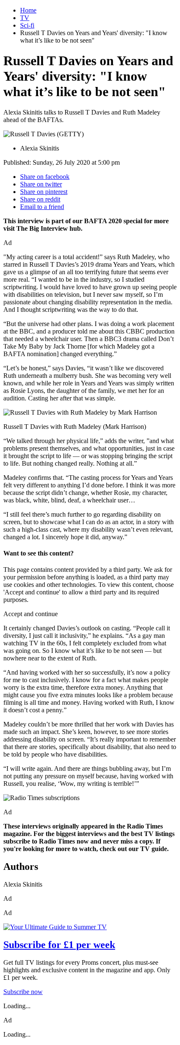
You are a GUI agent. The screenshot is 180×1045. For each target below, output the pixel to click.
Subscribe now (23, 991)
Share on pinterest (43, 191)
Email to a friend (42, 206)
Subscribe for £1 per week (59, 944)
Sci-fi (27, 25)
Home (28, 10)
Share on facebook (44, 176)
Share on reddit (40, 199)
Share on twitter (41, 184)
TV (24, 17)
